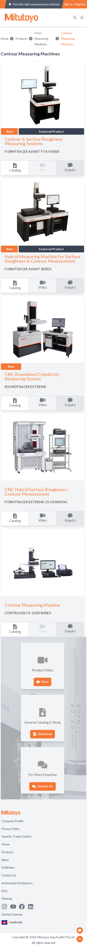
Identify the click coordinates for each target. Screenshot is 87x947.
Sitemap (7, 898)
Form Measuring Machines (41, 38)
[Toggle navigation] (82, 17)
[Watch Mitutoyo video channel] (14, 906)
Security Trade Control (16, 836)
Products (21, 38)
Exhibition (8, 867)
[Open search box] (76, 17)
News (5, 860)
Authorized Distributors (17, 883)
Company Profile (12, 821)
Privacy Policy (11, 829)
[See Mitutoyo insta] (6, 906)
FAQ (4, 891)
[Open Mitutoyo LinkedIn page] (32, 906)
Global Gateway (12, 914)
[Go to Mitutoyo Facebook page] (23, 906)
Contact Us (9, 875)
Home (4, 38)
